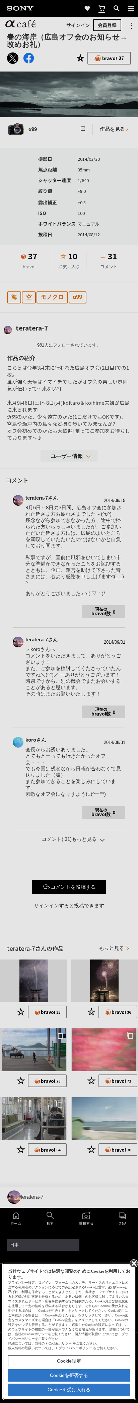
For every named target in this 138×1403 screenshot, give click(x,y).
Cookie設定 (69, 1361)
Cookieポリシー (60, 1343)
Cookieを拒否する (69, 1375)
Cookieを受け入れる (69, 1389)
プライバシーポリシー (75, 1348)
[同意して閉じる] (133, 1263)
